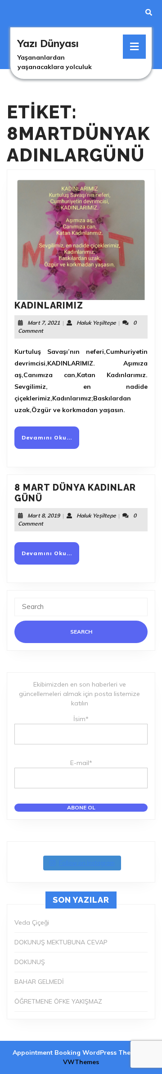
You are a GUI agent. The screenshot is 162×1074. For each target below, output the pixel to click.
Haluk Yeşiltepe (96, 322)
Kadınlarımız (48, 305)
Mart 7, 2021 (43, 322)
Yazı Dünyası (48, 43)
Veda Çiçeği (31, 922)
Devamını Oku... (50, 441)
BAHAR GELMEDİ (39, 982)
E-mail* (81, 763)
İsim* (81, 719)
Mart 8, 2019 (43, 515)
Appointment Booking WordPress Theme (77, 1052)
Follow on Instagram (87, 862)
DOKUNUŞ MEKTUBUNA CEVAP (61, 942)
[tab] (134, 47)
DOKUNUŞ (29, 962)
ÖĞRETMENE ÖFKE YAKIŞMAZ (58, 1001)
